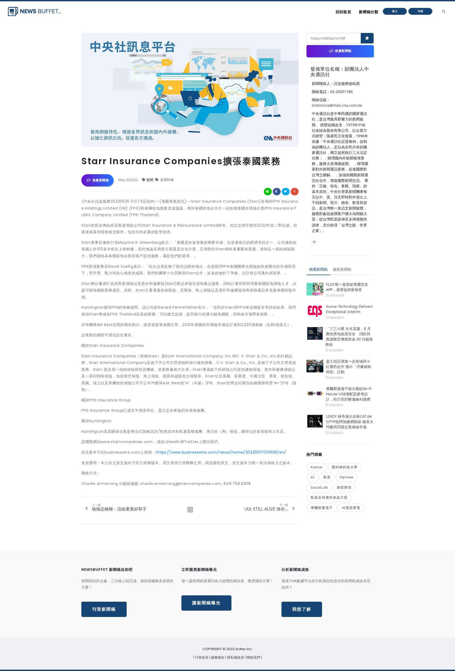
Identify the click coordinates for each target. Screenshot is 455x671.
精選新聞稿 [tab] (318, 269)
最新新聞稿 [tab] (342, 269)
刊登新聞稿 (104, 609)
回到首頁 (343, 11)
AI (312, 477)
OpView (346, 477)
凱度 (327, 477)
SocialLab (319, 487)
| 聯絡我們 (253, 657)
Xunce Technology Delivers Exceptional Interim (349, 309)
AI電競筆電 (351, 507)
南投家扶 (344, 487)
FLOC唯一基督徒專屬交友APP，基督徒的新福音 (347, 287)
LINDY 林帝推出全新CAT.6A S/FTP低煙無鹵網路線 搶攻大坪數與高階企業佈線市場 (349, 421)
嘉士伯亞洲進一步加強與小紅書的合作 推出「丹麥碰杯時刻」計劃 (348, 366)
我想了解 (301, 609)
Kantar (317, 467)
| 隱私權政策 (235, 657)
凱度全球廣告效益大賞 (329, 497)
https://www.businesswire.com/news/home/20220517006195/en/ (221, 452)
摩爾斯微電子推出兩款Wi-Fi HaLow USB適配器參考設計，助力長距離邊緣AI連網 (349, 394)
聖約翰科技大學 (345, 467)
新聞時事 (167, 179)
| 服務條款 (217, 657)
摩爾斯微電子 (322, 507)
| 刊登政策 (201, 657)
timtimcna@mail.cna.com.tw (337, 105)
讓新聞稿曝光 (206, 603)
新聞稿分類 (368, 11)
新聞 (150, 179)
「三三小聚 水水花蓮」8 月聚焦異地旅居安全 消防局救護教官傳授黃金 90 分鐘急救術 (349, 336)
